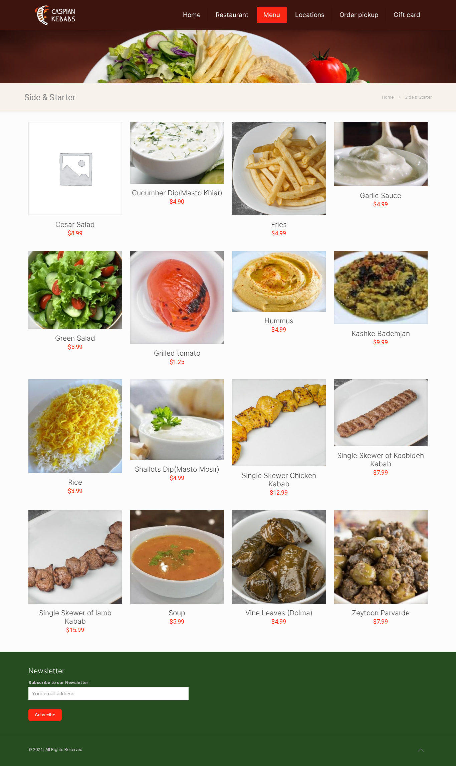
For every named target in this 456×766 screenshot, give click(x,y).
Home (388, 97)
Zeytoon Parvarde (381, 613)
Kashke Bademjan (381, 333)
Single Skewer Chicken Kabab (279, 479)
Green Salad (75, 338)
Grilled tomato (177, 353)
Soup (177, 613)
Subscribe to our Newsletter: (59, 682)
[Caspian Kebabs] (55, 15)
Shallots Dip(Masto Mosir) (177, 469)
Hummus (278, 321)
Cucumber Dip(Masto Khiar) (177, 193)
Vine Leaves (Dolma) (278, 613)
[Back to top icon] (421, 750)
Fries (279, 224)
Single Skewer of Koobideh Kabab (380, 459)
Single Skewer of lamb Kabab (75, 617)
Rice (75, 482)
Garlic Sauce (380, 195)
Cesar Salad (75, 224)
